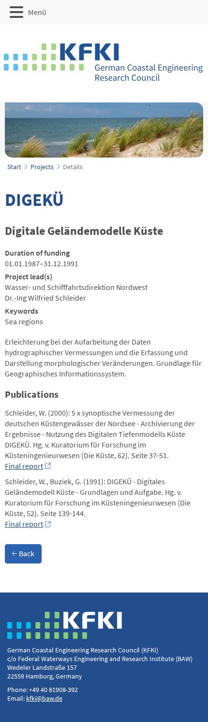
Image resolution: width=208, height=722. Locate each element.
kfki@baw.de (44, 698)
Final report (24, 466)
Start (14, 166)
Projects (42, 166)
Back (25, 553)
